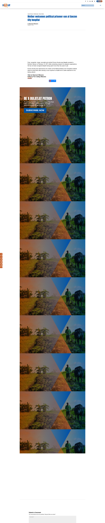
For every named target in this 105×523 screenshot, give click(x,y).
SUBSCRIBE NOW (35, 110)
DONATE (99, 1)
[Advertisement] (52, 484)
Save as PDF (53, 80)
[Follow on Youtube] (92, 1)
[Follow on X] (88, 1)
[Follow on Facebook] (85, 1)
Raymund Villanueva (33, 23)
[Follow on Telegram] (94, 1)
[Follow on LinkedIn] (90, 1)
